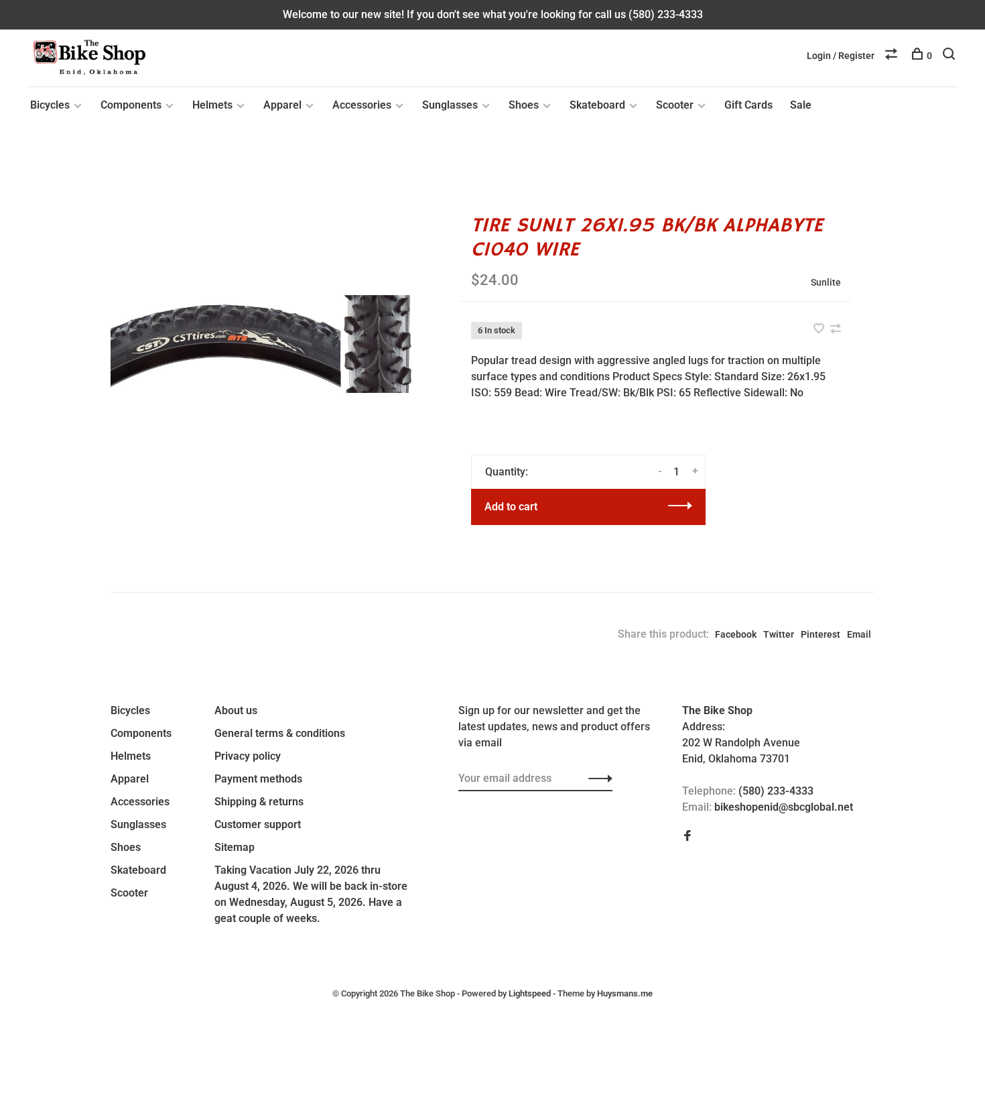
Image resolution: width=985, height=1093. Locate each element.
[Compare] (893, 55)
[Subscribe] (596, 778)
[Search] (950, 55)
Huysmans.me (625, 993)
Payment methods (258, 778)
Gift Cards (748, 105)
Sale (800, 105)
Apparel (282, 105)
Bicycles (50, 105)
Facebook (736, 634)
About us (235, 710)
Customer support (257, 824)
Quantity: (506, 471)
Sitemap (234, 847)
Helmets (212, 105)
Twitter (778, 634)
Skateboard (597, 105)
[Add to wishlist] (820, 329)
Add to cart (510, 506)
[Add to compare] (835, 329)
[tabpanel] (264, 344)
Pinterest (820, 634)
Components (131, 105)
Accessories (361, 105)
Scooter (675, 105)
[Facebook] (687, 836)
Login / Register (840, 55)
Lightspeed (530, 993)
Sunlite (826, 282)
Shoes (524, 105)
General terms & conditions (279, 733)
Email (859, 634)
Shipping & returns (259, 801)
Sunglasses (450, 105)
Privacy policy (247, 756)
